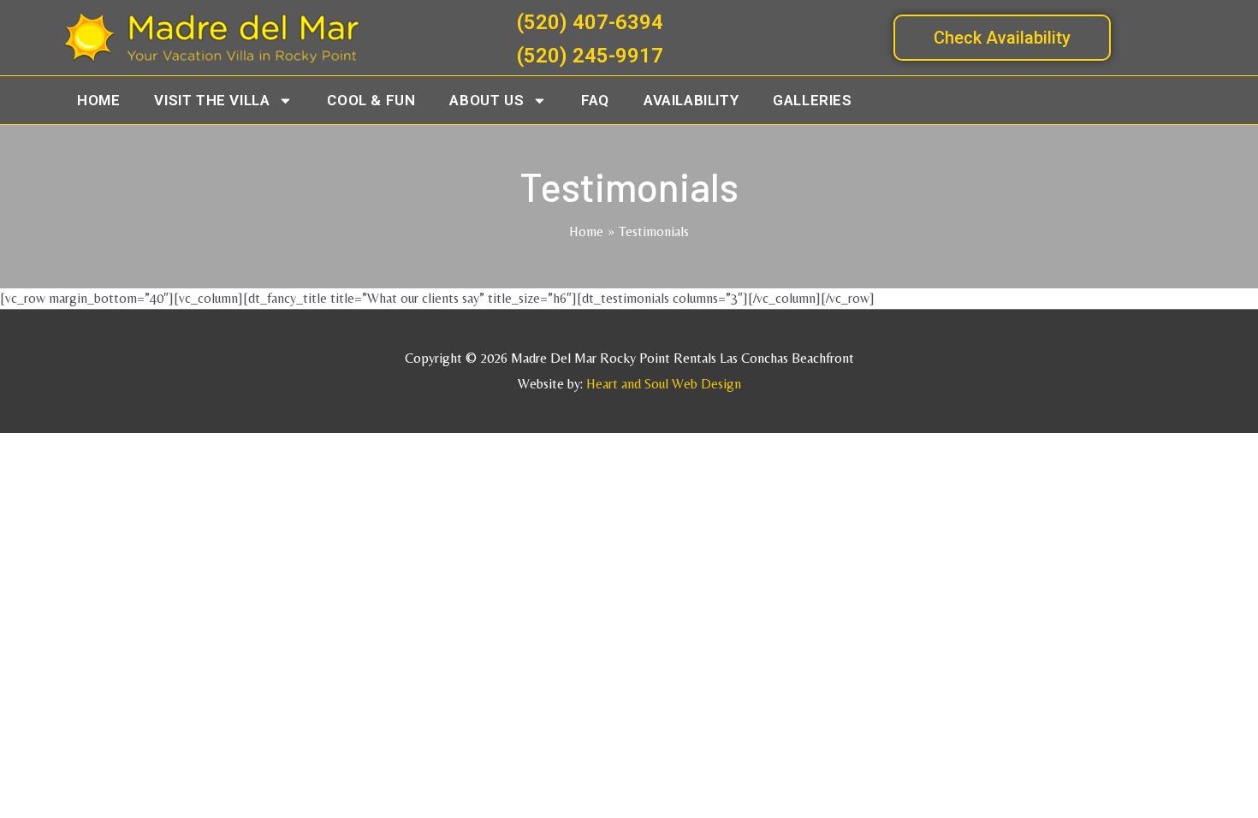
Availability (691, 100)
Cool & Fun (371, 100)
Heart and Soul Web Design (663, 384)
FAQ (595, 100)
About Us (486, 100)
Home (98, 100)
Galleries (812, 100)
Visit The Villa (212, 100)
